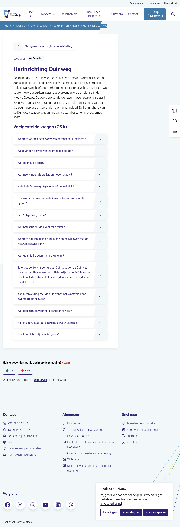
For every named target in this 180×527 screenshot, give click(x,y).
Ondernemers (69, 14)
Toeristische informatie (141, 423)
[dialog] (134, 501)
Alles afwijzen (131, 512)
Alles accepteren (156, 512)
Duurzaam (116, 14)
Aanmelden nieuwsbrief (22, 454)
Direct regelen (137, 3)
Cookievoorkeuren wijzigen (17, 521)
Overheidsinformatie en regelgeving (89, 453)
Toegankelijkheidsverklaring (84, 429)
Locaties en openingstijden (24, 448)
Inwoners (45, 14)
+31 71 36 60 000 (19, 423)
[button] (60, 139)
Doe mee (30, 14)
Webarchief (74, 459)
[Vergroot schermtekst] (174, 110)
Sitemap (132, 436)
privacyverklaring (110, 503)
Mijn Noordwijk (156, 14)
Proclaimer (74, 423)
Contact (133, 14)
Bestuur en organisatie (94, 14)
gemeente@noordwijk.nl (23, 436)
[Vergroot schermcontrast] (174, 121)
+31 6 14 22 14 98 (19, 429)
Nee (27, 370)
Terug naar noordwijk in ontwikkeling (48, 46)
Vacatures (154, 3)
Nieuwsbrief (170, 3)
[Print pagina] (174, 132)
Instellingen (110, 512)
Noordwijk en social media (143, 429)
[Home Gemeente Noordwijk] (12, 14)
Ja (11, 370)
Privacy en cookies (78, 436)
